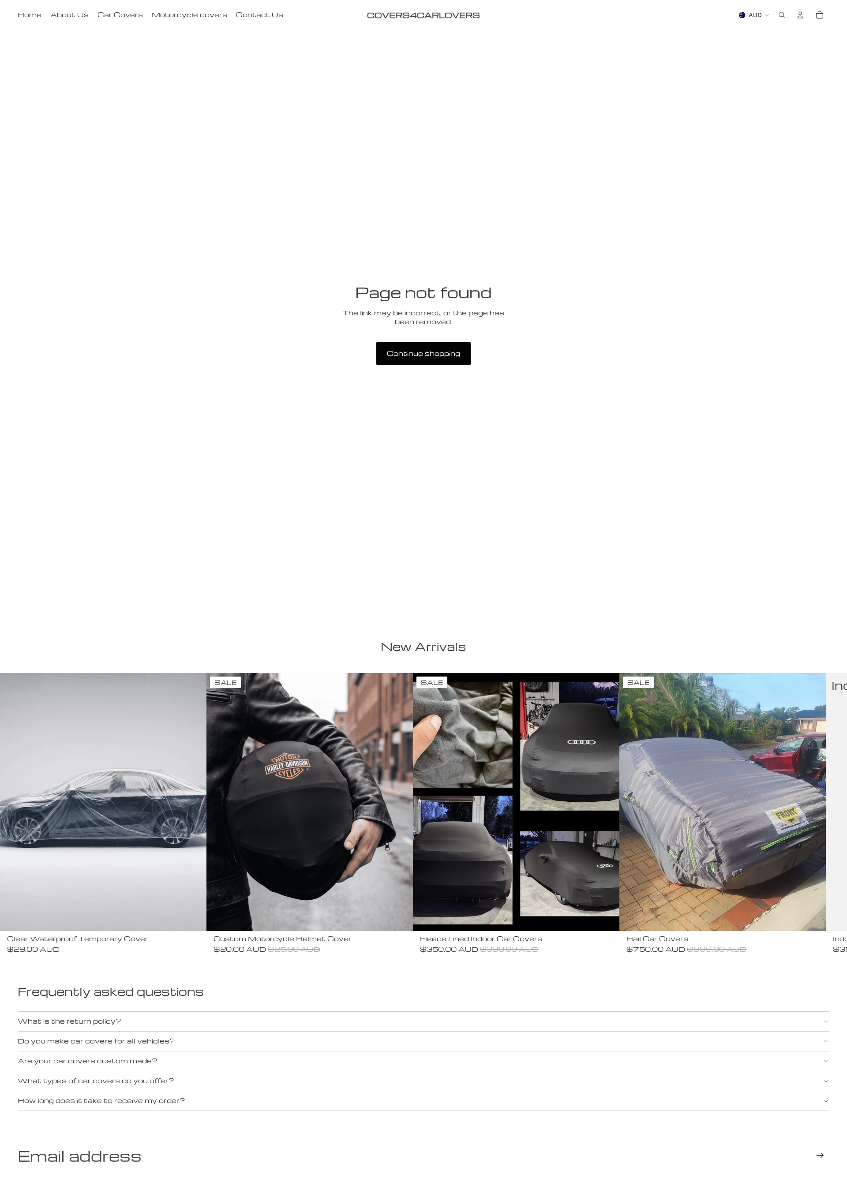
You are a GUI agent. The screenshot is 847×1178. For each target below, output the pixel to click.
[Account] (800, 15)
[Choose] (606, 917)
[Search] (781, 15)
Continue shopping (423, 353)
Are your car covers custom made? (87, 1060)
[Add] (193, 917)
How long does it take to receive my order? (101, 1100)
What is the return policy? (69, 1021)
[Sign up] (820, 1155)
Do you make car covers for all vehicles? (96, 1040)
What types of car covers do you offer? (96, 1080)
